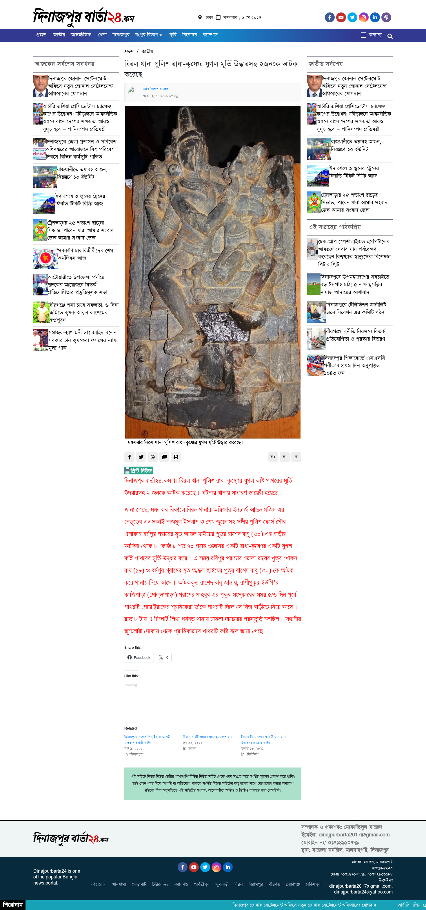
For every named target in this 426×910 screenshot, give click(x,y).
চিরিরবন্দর (160, 884)
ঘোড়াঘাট (139, 884)
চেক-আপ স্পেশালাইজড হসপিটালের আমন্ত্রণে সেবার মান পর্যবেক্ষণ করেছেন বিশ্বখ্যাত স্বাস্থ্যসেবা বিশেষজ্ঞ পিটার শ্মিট (354, 253)
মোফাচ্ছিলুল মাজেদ (155, 89)
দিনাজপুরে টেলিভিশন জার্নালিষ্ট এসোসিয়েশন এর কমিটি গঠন (356, 308)
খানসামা (119, 884)
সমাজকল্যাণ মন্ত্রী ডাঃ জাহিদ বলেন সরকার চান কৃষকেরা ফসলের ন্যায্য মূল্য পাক (83, 340)
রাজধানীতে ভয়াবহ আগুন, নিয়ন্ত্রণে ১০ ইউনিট (82, 173)
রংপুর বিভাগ (146, 35)
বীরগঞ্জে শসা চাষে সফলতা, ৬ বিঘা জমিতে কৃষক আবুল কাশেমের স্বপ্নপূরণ (84, 312)
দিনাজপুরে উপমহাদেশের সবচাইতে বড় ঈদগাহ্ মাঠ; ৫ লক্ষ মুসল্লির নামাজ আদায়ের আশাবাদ (355, 284)
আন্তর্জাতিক (81, 35)
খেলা (102, 35)
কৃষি (172, 35)
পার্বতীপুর (202, 884)
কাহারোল (99, 884)
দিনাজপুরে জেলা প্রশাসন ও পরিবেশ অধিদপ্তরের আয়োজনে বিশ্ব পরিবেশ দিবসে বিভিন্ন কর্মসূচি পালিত (81, 149)
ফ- (285, 457)
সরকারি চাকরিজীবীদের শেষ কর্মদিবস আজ (85, 254)
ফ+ (273, 457)
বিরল (238, 884)
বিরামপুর (256, 884)
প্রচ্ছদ (41, 35)
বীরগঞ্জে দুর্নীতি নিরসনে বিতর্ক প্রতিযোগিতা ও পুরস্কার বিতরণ (355, 335)
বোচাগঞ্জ (293, 884)
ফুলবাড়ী (222, 884)
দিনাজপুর (121, 35)
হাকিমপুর (313, 884)
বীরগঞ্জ (274, 884)
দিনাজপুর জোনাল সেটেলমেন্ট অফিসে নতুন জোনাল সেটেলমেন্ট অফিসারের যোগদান (80, 86)
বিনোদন (189, 35)
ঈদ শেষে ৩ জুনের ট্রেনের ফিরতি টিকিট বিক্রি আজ (80, 200)
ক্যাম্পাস (210, 35)
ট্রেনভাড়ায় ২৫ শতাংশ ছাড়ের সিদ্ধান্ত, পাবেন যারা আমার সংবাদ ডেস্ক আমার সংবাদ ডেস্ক (80, 230)
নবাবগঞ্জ (181, 884)
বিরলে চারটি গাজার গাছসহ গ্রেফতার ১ (207, 737)
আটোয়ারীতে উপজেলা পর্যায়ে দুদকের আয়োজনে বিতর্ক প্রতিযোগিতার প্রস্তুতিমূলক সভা (77, 285)
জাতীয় (58, 35)
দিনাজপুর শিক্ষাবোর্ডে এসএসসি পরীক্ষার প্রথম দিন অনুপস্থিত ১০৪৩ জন (354, 366)
